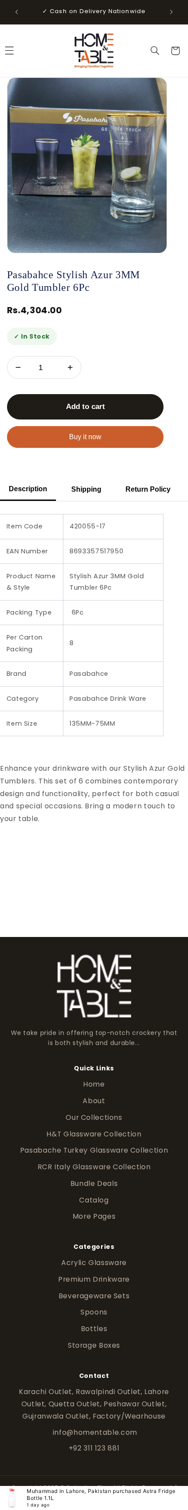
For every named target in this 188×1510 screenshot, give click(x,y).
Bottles (94, 1329)
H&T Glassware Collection (93, 1134)
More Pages (94, 1216)
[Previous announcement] (16, 11)
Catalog (93, 1200)
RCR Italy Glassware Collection (94, 1167)
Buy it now (85, 436)
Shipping (86, 489)
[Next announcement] (171, 11)
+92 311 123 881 (94, 1448)
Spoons (94, 1312)
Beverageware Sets (94, 1296)
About (94, 1101)
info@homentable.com (94, 1432)
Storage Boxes (94, 1345)
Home (94, 1084)
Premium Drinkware (94, 1279)
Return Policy (148, 489)
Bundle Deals (94, 1183)
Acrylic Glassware (94, 1263)
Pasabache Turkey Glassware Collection (94, 1150)
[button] (155, 51)
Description (28, 489)
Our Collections (94, 1117)
